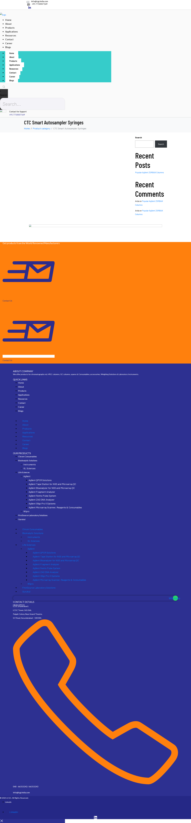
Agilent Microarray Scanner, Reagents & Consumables (55, 507)
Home (8, 19)
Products (10, 27)
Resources (10, 35)
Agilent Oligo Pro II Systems (42, 503)
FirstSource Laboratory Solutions (33, 515)
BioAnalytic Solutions (27, 460)
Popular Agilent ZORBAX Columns (149, 172)
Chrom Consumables (27, 456)
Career (8, 43)
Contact (9, 39)
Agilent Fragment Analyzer (42, 491)
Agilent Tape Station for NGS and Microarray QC (52, 484)
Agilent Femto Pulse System (42, 495)
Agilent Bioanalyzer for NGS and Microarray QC (52, 487)
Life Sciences (24, 472)
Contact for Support (18, 111)
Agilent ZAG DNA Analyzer (41, 499)
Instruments (29, 464)
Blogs (8, 47)
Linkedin (8, 802)
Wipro (26, 511)
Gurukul (21, 519)
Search (3, 94)
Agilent (26, 476)
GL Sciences (29, 468)
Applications (11, 31)
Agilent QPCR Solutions (40, 480)
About (8, 23)
